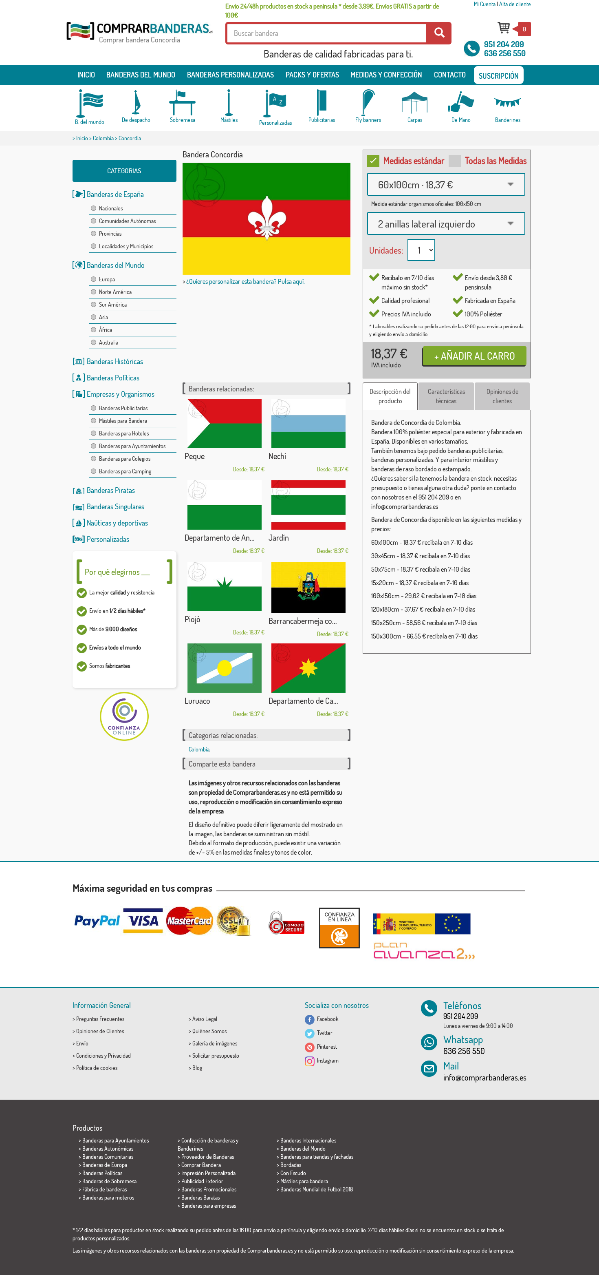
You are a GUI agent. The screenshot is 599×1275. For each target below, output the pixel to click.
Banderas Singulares (115, 506)
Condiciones (89, 1055)
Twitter (324, 1032)
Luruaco (197, 700)
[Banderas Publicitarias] (322, 102)
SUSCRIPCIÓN (499, 75)
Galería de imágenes (214, 1043)
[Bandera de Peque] (224, 423)
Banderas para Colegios (124, 458)
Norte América (115, 291)
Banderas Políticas (113, 377)
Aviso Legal (204, 1018)
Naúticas (99, 522)
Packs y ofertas (312, 74)
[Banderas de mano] (461, 102)
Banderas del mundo (140, 74)
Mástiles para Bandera (123, 420)
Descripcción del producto (390, 396)
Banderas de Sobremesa (109, 1181)
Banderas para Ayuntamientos (132, 445)
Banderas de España (115, 194)
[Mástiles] (229, 102)
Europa (107, 279)
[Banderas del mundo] (89, 103)
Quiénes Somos (209, 1031)
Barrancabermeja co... (303, 620)
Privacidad (119, 1055)
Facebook (327, 1018)
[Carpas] (415, 102)
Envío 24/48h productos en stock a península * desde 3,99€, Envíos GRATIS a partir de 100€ (332, 10)
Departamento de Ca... (303, 700)
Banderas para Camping (125, 471)
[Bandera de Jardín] (308, 505)
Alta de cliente (515, 3)
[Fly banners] (368, 102)
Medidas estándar (414, 160)
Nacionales (111, 208)
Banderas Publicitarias (123, 407)
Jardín (279, 537)
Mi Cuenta (484, 3)
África (105, 329)
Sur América (113, 304)
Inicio (86, 74)
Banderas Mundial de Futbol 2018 (316, 1189)
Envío (82, 1043)
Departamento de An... (220, 537)
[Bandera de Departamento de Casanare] (308, 668)
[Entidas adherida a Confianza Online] (339, 928)
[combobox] (446, 184)
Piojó (192, 619)
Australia (108, 342)
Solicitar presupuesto (215, 1055)
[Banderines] (508, 102)
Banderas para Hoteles (124, 433)
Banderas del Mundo (116, 265)
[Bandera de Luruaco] (224, 668)
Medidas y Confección (386, 74)
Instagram (327, 1060)
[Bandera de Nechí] (308, 423)
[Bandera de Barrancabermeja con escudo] (308, 587)
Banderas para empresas (208, 1205)
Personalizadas (108, 539)
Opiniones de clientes (502, 396)
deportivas (133, 522)
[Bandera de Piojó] (224, 586)
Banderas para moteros (108, 1197)
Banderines (190, 1148)
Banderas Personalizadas (230, 74)
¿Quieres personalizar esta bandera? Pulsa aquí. (245, 281)
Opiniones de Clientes (100, 1031)
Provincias (110, 233)
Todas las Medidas (496, 160)
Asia (103, 317)
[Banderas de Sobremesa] (182, 102)
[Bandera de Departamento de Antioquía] (224, 505)
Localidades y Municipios (126, 246)
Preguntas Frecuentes (100, 1018)
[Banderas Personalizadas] (275, 103)
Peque (195, 456)
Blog (197, 1067)
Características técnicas (446, 396)
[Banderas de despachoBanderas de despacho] (136, 102)
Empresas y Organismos (120, 393)
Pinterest (326, 1046)
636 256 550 (505, 53)
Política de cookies (96, 1067)
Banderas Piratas (111, 490)
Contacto (450, 74)
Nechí (277, 456)
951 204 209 (504, 44)
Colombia (103, 138)
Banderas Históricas (115, 361)
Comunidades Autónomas (127, 220)
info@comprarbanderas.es (484, 1077)
